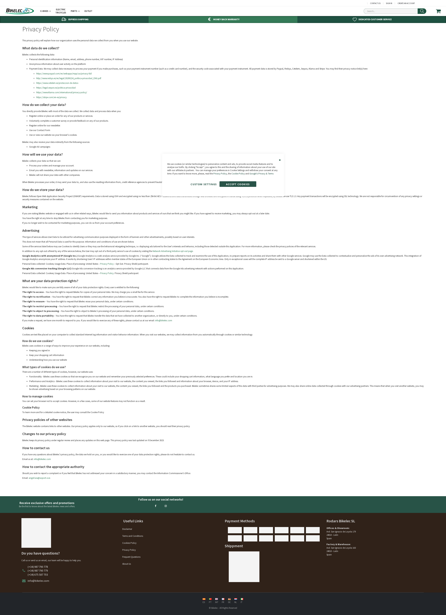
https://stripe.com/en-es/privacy (51, 97)
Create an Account (406, 3)
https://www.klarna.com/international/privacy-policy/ (61, 92)
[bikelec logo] (19, 11)
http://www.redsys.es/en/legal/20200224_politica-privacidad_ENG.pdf (68, 78)
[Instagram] (165, 506)
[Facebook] (155, 506)
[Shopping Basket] (440, 11)
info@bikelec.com (42, 459)
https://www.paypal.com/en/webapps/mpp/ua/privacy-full (64, 73)
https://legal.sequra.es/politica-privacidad (56, 87)
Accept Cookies (238, 184)
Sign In (389, 3)
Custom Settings (204, 184)
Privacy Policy (220, 173)
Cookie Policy (238, 173)
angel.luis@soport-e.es (39, 477)
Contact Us (375, 3)
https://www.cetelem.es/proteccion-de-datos (57, 83)
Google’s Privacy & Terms (261, 173)
